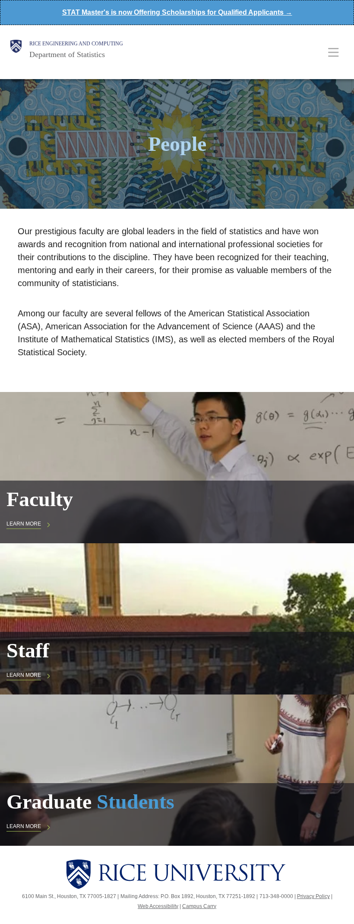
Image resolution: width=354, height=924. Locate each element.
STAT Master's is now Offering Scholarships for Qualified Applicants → (177, 12)
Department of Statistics (67, 54)
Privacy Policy (313, 896)
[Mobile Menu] (333, 52)
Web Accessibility (158, 906)
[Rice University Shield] (16, 49)
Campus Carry (199, 906)
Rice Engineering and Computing (76, 44)
